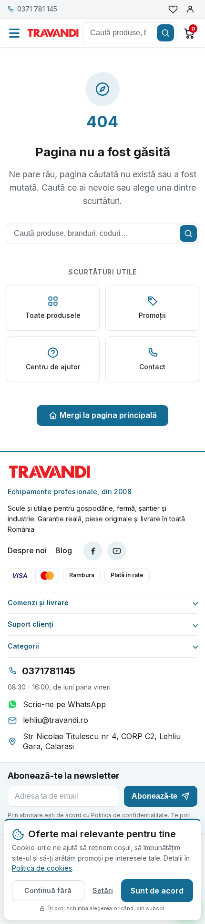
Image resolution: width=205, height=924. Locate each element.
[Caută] (165, 32)
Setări (102, 890)
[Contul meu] (190, 9)
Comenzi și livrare (38, 603)
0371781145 (48, 671)
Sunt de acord (157, 890)
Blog (63, 550)
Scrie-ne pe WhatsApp (64, 704)
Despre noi (27, 550)
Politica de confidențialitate (129, 815)
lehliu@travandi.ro (55, 720)
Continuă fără (48, 890)
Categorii (23, 646)
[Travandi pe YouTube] (116, 550)
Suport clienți (30, 624)
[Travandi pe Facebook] (92, 550)
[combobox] (129, 32)
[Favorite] (173, 9)
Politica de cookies (42, 868)
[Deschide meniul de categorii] (14, 32)
